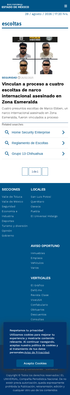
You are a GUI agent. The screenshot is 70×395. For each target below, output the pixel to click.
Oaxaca (36, 206)
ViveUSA (36, 299)
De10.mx (36, 290)
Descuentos (38, 314)
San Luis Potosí (41, 196)
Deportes (8, 220)
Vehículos (37, 262)
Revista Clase (40, 294)
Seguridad (9, 77)
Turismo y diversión (14, 225)
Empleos (37, 257)
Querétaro (37, 201)
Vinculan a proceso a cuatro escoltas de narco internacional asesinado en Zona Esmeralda (33, 92)
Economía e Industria (10, 214)
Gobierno (8, 235)
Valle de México (12, 201)
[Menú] (65, 6)
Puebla (35, 211)
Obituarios (37, 309)
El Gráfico (37, 285)
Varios (35, 267)
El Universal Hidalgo (44, 216)
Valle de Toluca (12, 196)
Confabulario (39, 304)
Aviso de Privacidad (36, 352)
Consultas (37, 319)
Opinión (7, 230)
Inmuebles (38, 253)
